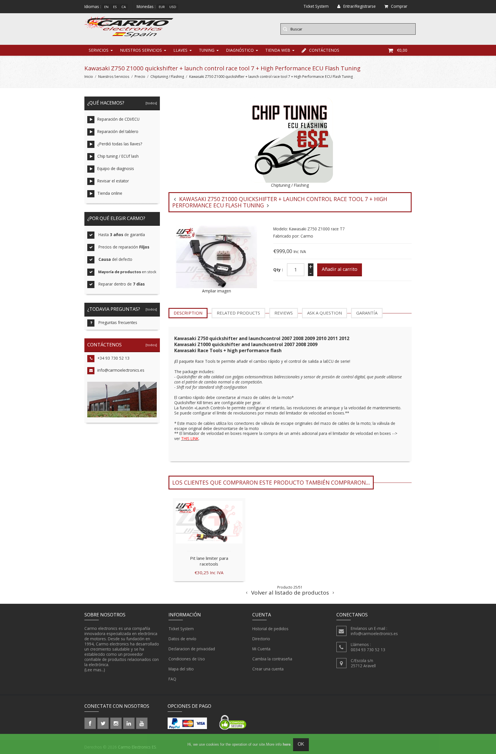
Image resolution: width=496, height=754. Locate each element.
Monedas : (146, 6)
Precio (140, 76)
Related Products (238, 313)
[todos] (150, 103)
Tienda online (109, 193)
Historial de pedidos (270, 628)
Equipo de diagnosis (115, 168)
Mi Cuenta (261, 648)
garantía (366, 313)
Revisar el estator (113, 181)
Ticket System (181, 628)
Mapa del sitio (181, 669)
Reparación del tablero (117, 131)
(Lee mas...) (94, 669)
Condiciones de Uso (186, 659)
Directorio (261, 638)
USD (172, 7)
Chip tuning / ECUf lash (118, 156)
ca (123, 7)
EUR (162, 7)
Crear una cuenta (268, 669)
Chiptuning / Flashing (167, 76)
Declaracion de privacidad (191, 648)
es (115, 7)
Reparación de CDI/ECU (118, 119)
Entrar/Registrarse (359, 6)
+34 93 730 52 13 (113, 358)
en (106, 7)
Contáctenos (324, 50)
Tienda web (277, 50)
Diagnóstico (240, 50)
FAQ (172, 679)
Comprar (399, 6)
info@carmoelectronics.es (120, 370)
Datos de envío (182, 638)
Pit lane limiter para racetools (209, 561)
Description (188, 313)
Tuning (206, 50)
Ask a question (324, 313)
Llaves (180, 50)
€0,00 (402, 50)
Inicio (88, 76)
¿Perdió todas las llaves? (119, 143)
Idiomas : (92, 6)
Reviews (283, 313)
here (286, 744)
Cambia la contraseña (272, 659)
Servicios (98, 50)
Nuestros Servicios (141, 50)
